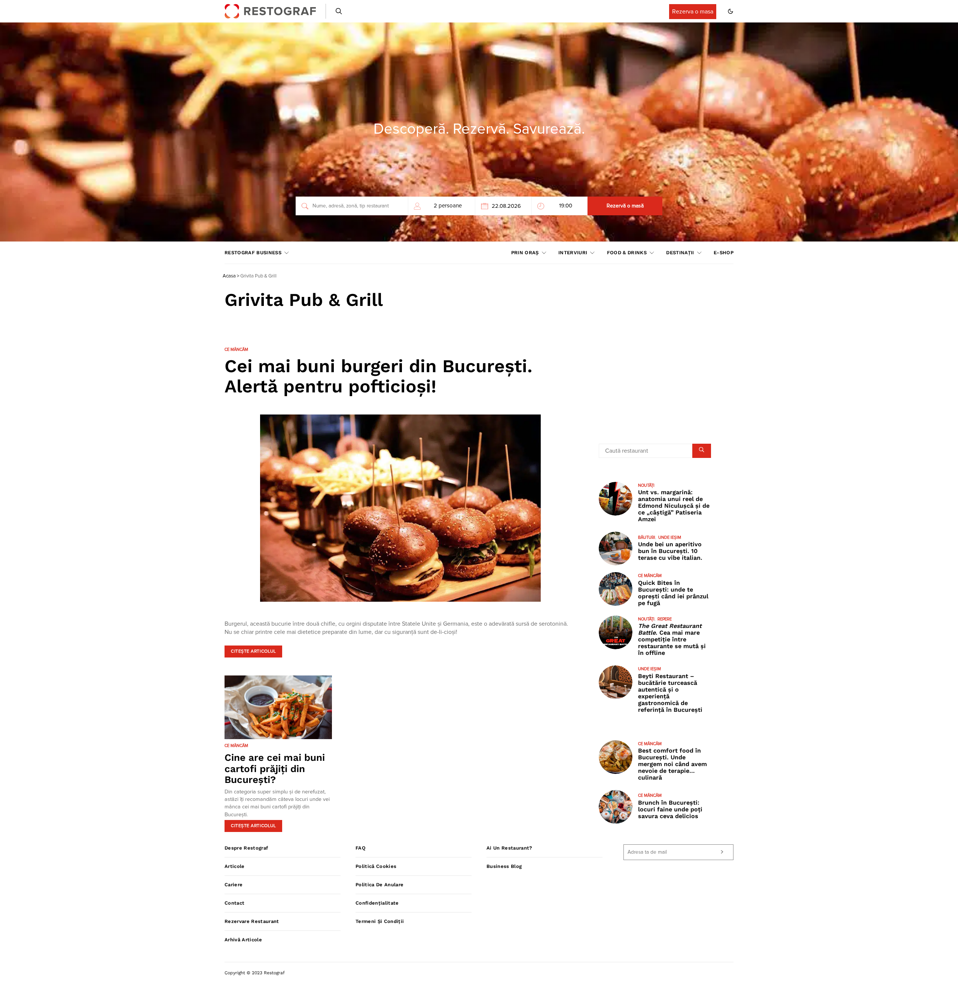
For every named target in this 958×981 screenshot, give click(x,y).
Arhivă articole (243, 939)
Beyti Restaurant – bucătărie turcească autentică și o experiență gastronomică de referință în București (670, 692)
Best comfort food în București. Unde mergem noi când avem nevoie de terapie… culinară (672, 764)
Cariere (233, 884)
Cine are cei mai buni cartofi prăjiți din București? (275, 768)
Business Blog (504, 866)
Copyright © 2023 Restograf (255, 973)
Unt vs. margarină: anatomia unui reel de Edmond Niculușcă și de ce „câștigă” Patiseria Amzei (674, 506)
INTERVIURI (572, 252)
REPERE (665, 619)
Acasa (229, 276)
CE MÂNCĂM (236, 349)
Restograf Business (253, 252)
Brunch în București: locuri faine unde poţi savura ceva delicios (670, 809)
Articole (235, 866)
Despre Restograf (246, 848)
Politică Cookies (376, 866)
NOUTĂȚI (646, 485)
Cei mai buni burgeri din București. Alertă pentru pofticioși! (378, 376)
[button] (730, 11)
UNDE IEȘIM (669, 537)
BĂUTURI (646, 537)
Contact (234, 903)
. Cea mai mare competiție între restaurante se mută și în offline (672, 639)
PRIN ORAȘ (525, 252)
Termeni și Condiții (380, 921)
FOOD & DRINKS (627, 252)
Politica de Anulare (379, 884)
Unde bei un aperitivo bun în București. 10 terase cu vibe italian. (670, 551)
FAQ (361, 848)
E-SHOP (723, 252)
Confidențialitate (377, 903)
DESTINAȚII (680, 252)
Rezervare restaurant (252, 921)
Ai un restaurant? (509, 848)
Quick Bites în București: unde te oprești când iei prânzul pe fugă (673, 593)
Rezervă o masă (625, 206)
